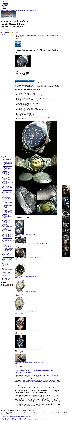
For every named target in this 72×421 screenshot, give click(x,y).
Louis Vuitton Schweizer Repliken (7, 216)
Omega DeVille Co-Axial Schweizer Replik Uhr (25, 276)
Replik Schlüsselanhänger (7, 269)
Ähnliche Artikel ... (7, 278)
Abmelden (5, 3)
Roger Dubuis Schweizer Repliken (7, 236)
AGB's (14, 416)
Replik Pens (6, 265)
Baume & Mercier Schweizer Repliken (7, 165)
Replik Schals (6, 267)
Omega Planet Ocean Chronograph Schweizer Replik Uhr (27, 331)
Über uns (26, 10)
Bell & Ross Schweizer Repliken (7, 168)
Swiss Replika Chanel (44, 375)
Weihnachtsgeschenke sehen (30, 380)
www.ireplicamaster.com (23, 372)
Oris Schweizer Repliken (7, 223)
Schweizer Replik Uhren (25, 35)
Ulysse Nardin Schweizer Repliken (7, 246)
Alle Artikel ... (6, 279)
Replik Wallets (6, 272)
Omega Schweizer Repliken (38, 35)
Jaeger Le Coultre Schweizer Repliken (7, 211)
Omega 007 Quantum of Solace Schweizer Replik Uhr (27, 234)
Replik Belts (6, 254)
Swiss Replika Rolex (22, 370)
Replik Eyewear (7, 255)
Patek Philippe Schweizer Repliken (7, 226)
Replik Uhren (6, 253)
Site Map (25, 416)
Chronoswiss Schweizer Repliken (7, 185)
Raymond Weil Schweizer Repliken (7, 233)
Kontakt (30, 10)
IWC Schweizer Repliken (7, 208)
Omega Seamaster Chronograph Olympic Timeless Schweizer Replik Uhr (31, 243)
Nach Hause (3, 10)
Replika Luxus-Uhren (44, 380)
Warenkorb (5, 6)
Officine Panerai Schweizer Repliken (7, 218)
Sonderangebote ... (7, 275)
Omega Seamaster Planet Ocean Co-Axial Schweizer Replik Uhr (29, 257)
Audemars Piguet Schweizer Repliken (7, 163)
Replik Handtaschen (7, 258)
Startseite (5, 1)
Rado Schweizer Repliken (7, 231)
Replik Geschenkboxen (8, 257)
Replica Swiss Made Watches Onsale (17, 419)
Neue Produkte (9, 10)
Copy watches (48, 399)
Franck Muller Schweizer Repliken (7, 198)
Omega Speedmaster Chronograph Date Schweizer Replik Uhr (29, 362)
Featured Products (17, 10)
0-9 (27, 418)
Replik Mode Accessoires (6, 264)
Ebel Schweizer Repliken (7, 193)
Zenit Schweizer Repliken (7, 251)
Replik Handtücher (7, 259)
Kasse (4, 8)
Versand (22, 10)
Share (2, 31)
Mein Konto (6, 4)
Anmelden (5, 5)
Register (34, 10)
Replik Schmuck (7, 270)
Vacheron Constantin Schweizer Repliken (8, 249)
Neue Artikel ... (6, 277)
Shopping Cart (4, 34)
